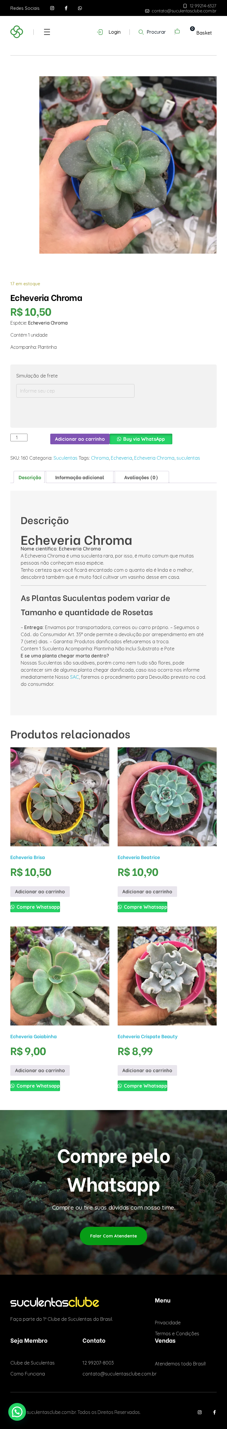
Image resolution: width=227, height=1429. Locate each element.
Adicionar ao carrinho (80, 439)
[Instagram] (52, 8)
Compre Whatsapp (37, 907)
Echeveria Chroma (154, 458)
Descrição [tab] (30, 477)
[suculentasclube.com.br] (29, 31)
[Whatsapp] (80, 8)
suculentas (188, 458)
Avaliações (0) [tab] (141, 477)
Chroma (100, 458)
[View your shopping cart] (186, 32)
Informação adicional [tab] (79, 477)
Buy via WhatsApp (144, 439)
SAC (74, 677)
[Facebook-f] (66, 8)
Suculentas (65, 458)
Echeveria (121, 458)
